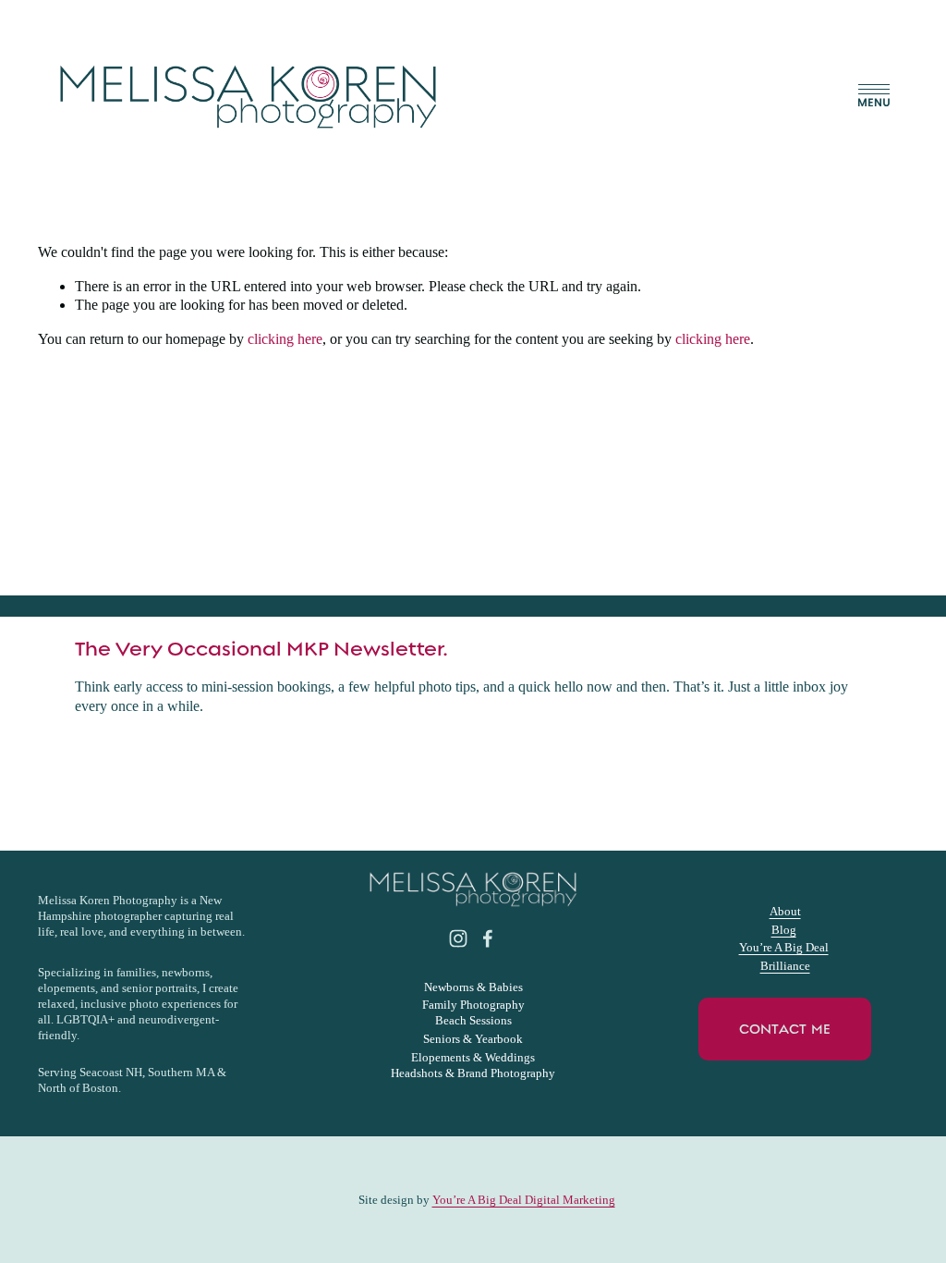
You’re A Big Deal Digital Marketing (523, 1200)
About (785, 911)
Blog (783, 930)
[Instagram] (458, 938)
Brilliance (785, 966)
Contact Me (785, 1029)
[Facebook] (488, 938)
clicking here (285, 339)
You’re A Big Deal (784, 947)
